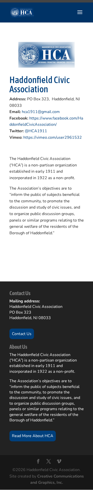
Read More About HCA (32, 436)
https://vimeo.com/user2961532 (52, 137)
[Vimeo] (59, 462)
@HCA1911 (36, 131)
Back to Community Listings (39, 256)
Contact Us (21, 334)
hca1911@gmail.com (41, 112)
